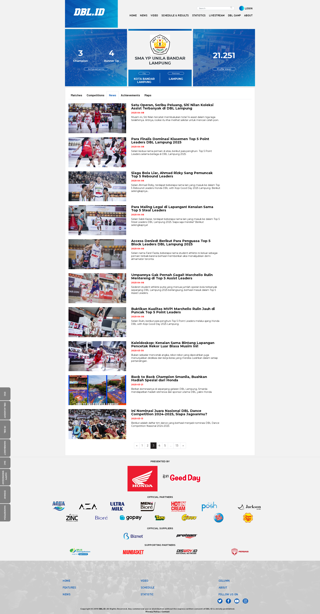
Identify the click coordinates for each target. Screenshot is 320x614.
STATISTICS (199, 15)
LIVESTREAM (217, 15)
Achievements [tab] (130, 95)
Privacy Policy (153, 612)
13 (177, 445)
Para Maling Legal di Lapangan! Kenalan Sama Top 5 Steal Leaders (172, 208)
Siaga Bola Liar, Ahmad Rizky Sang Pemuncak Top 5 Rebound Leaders (172, 174)
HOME (133, 15)
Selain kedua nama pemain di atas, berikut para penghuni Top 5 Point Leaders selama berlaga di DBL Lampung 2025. (171, 153)
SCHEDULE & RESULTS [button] (175, 15)
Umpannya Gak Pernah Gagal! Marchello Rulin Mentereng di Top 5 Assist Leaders (172, 276)
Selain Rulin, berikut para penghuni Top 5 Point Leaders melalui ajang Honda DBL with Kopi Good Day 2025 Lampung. (175, 322)
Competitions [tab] (95, 95)
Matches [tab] (76, 95)
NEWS (66, 594)
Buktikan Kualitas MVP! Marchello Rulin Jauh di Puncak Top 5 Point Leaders (173, 310)
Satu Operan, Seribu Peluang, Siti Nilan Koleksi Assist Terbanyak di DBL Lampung (172, 106)
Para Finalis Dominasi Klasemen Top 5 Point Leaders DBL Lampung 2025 (170, 140)
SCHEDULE (147, 587)
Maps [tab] (147, 95)
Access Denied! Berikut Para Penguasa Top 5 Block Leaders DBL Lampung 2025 (170, 242)
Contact (166, 612)
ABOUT (223, 587)
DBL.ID (102, 609)
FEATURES (69, 587)
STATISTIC (147, 594)
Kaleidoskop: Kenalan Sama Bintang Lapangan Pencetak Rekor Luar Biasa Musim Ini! (172, 344)
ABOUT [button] (248, 15)
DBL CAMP (234, 15)
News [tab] (112, 95)
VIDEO (154, 15)
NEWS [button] (143, 15)
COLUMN (224, 580)
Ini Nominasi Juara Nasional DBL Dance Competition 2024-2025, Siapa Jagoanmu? (169, 412)
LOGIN (249, 8)
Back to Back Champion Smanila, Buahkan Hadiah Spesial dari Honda (169, 378)
